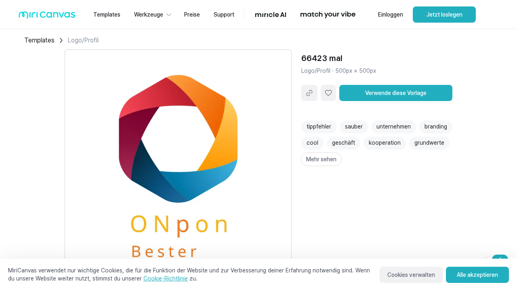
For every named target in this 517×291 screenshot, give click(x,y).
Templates (39, 40)
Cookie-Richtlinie (165, 278)
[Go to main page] (47, 16)
